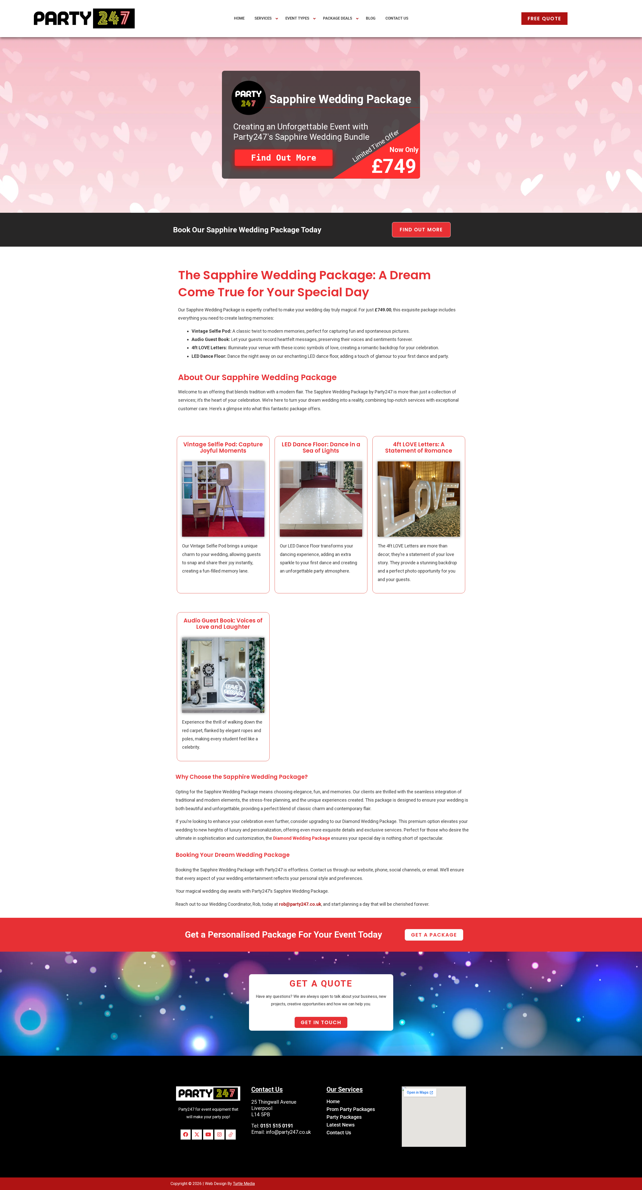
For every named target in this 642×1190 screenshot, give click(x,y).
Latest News (341, 1125)
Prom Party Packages (351, 1109)
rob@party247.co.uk (300, 904)
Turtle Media (244, 1183)
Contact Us (339, 1133)
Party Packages (344, 1117)
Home (333, 1101)
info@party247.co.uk (288, 1132)
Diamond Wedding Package (301, 838)
